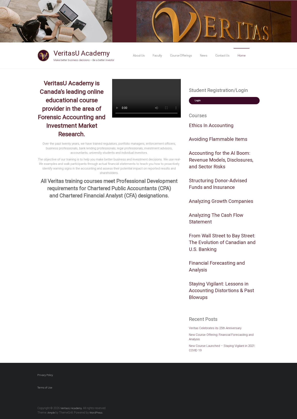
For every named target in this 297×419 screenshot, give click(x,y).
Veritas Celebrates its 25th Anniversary (215, 328)
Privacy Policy (45, 375)
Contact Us (222, 55)
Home (241, 55)
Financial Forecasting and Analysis (217, 266)
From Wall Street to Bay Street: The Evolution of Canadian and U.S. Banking (222, 242)
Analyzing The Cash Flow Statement (216, 218)
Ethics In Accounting (211, 125)
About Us (139, 55)
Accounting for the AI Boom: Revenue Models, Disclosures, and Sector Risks (221, 159)
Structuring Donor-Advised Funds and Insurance (218, 184)
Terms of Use (44, 387)
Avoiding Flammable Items (218, 139)
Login (198, 100)
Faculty (157, 55)
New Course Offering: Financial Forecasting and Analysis (221, 337)
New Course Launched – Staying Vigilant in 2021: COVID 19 (222, 348)
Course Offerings (181, 55)
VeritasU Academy (82, 53)
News (203, 55)
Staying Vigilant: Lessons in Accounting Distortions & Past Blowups (221, 290)
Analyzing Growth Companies (221, 201)
